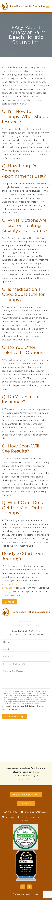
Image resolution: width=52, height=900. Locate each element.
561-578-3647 (26, 621)
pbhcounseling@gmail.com (26, 625)
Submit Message (14, 716)
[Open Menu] (47, 6)
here (35, 772)
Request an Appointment (26, 794)
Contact (9, 602)
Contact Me (26, 803)
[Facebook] (22, 886)
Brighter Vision (32, 894)
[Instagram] (29, 886)
